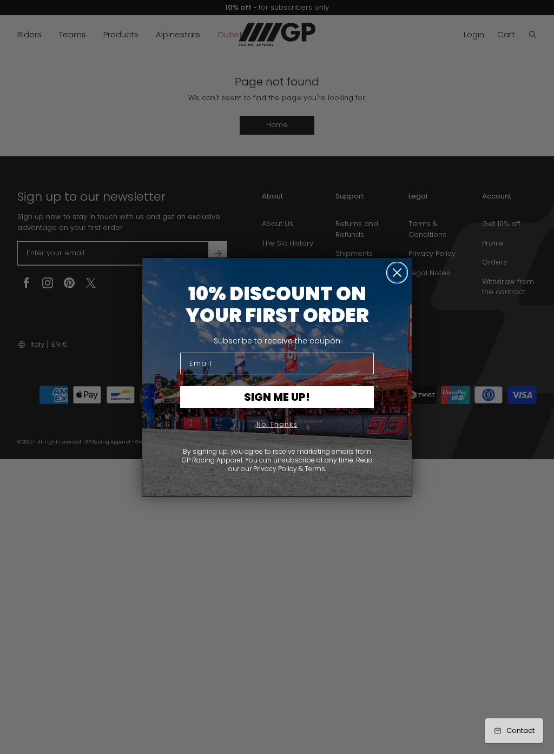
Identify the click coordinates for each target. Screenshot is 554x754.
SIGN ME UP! (277, 397)
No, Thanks (277, 424)
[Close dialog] (397, 272)
